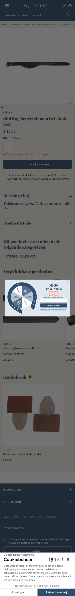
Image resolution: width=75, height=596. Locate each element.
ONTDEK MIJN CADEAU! (53, 305)
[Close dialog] (67, 281)
